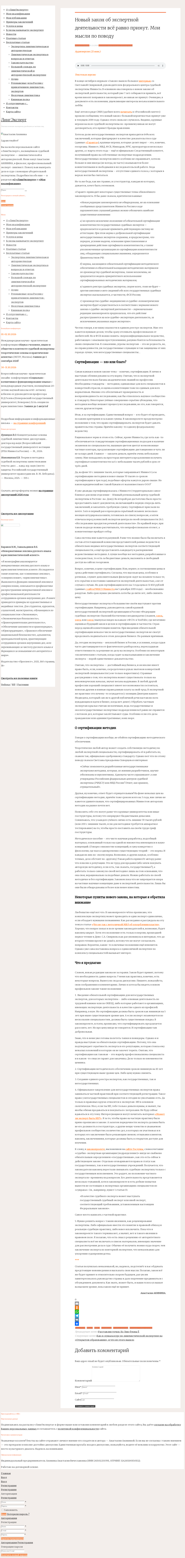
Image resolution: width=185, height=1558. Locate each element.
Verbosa (5, 684)
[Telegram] (120, 1316)
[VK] (120, 1320)
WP (13, 684)
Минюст (90, 1328)
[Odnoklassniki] (120, 1308)
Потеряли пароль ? (18, 1514)
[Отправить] (120, 1324)
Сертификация (106, 1328)
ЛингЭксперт (13, 120)
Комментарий (83, 1380)
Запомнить (11, 1510)
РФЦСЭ (97, 1328)
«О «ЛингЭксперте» (24, 179)
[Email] (120, 1304)
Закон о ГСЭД (80, 1328)
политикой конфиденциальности (78, 1428)
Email (79, 1393)
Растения (23, 684)
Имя (78, 1386)
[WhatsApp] (120, 1312)
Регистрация (8, 1497)
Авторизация (9, 1518)
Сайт (78, 1399)
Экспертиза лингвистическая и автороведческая (116, 45)
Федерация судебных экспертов (141, 1328)
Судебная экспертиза (120, 1328)
